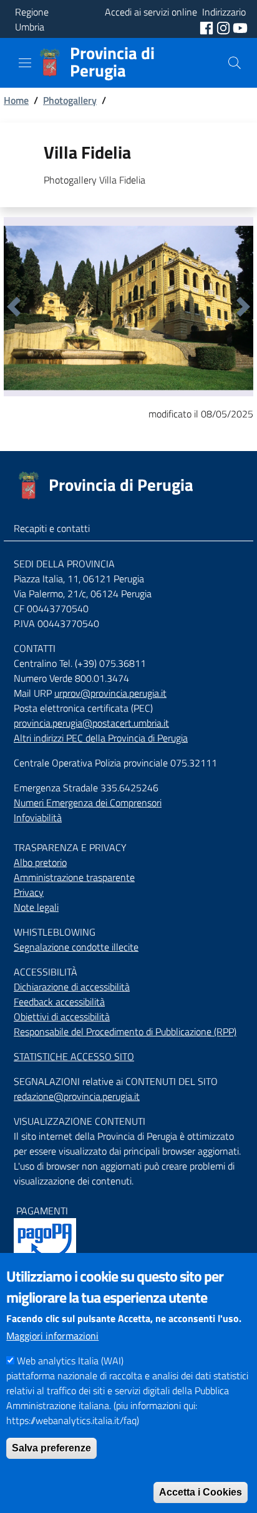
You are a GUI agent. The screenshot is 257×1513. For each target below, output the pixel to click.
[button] (14, 306)
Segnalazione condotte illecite (76, 946)
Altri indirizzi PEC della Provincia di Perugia (101, 737)
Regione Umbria (32, 19)
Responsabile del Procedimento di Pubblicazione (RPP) (125, 1031)
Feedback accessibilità (59, 1001)
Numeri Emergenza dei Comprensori (88, 802)
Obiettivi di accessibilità (62, 1016)
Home (16, 100)
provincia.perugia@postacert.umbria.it (91, 722)
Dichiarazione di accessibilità (72, 986)
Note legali (36, 907)
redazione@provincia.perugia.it (77, 1096)
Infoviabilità (38, 817)
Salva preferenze (51, 1448)
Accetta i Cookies (200, 1492)
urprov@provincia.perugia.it (110, 693)
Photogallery (70, 100)
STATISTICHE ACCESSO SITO (74, 1056)
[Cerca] (234, 62)
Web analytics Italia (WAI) (70, 1360)
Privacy (29, 892)
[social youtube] (240, 26)
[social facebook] (208, 26)
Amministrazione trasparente (74, 877)
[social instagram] (224, 26)
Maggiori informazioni (52, 1335)
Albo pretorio (40, 862)
